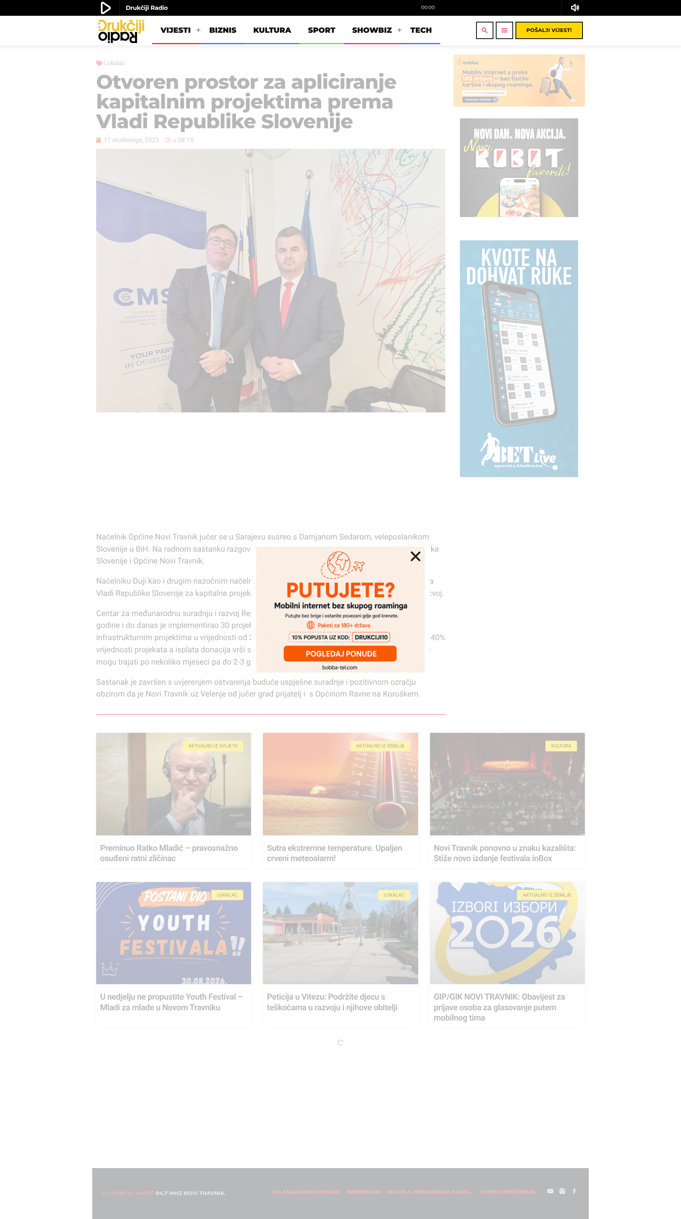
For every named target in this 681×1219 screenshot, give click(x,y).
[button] (415, 556)
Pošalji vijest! (549, 30)
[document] (340, 609)
